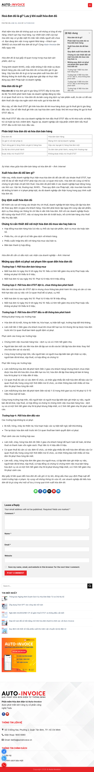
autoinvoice (29, 23)
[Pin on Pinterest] (54, 491)
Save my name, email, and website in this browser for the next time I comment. (44, 567)
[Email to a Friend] (49, 491)
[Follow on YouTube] (7, 714)
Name (8, 534)
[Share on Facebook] (40, 491)
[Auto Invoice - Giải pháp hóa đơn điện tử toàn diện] (13, 5)
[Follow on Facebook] (3, 714)
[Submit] (89, 585)
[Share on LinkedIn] (58, 491)
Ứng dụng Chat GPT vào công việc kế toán (26, 605)
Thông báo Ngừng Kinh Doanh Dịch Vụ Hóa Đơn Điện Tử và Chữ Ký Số (36, 597)
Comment (10, 513)
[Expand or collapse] (89, 33)
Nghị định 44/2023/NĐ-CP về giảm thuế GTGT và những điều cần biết (36, 613)
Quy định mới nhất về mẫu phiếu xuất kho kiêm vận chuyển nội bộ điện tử (37, 629)
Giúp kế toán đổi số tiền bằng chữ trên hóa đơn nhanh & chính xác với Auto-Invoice (41, 621)
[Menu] (90, 5)
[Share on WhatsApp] (36, 491)
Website (8, 556)
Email (8, 545)
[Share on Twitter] (45, 491)
